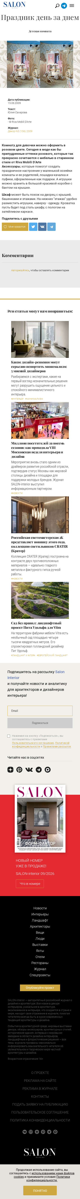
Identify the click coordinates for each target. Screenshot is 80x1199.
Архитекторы (40, 926)
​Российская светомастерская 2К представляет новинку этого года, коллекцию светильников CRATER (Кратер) (39, 544)
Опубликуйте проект (40, 987)
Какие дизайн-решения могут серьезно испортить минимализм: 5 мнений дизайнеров (39, 366)
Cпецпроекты (40, 975)
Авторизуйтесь (20, 270)
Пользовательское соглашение (40, 1112)
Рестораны (40, 963)
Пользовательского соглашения (33, 742)
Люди (40, 938)
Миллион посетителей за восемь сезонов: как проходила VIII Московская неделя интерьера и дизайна (37, 450)
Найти (57, 6)
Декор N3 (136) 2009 (20, 131)
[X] (33, 227)
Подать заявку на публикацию (40, 1104)
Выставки (40, 945)
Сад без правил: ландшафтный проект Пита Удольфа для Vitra (36, 625)
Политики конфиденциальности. (48, 1178)
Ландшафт (40, 920)
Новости (40, 908)
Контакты (40, 1096)
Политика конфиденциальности (40, 1120)
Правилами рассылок (57, 746)
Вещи (40, 932)
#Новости (17, 493)
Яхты (40, 951)
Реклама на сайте (40, 1081)
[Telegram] (51, 227)
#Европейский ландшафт (52, 655)
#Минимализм (34, 399)
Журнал (40, 969)
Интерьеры (40, 914)
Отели (40, 957)
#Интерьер (17, 399)
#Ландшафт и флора (23, 655)
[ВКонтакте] (42, 227)
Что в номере (30, 884)
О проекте (40, 1073)
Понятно (40, 1191)
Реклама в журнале (40, 1088)
